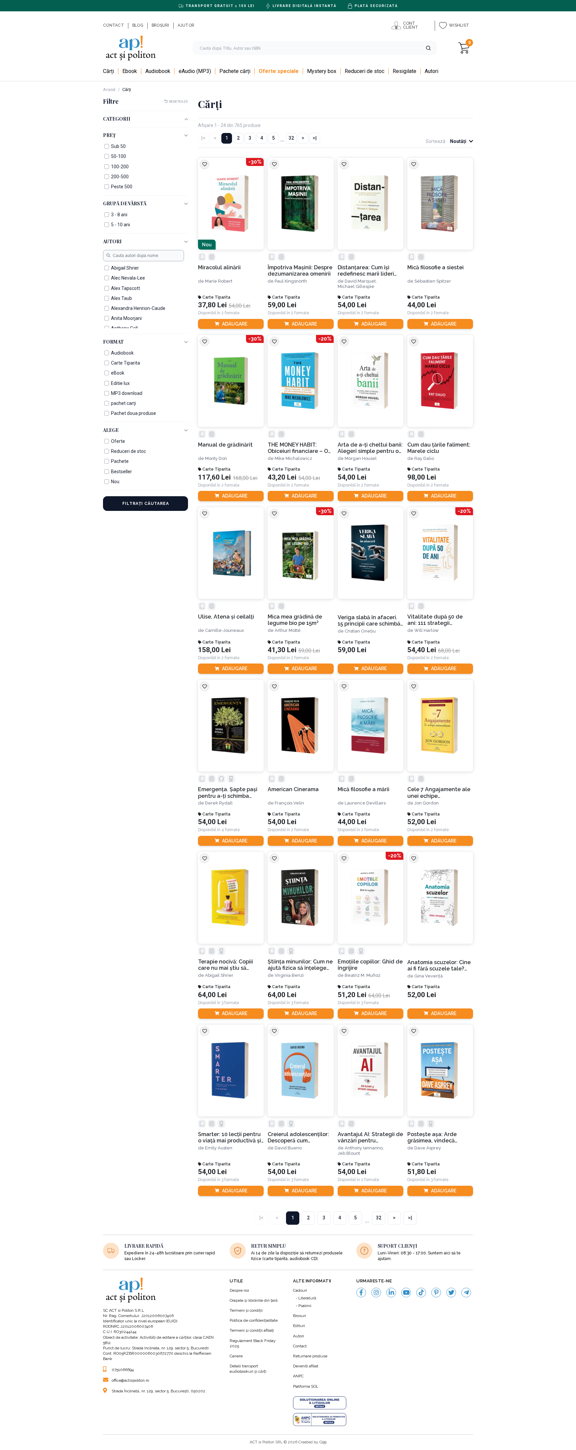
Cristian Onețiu (360, 631)
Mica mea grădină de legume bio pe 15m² (295, 620)
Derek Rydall (219, 802)
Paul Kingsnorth (291, 281)
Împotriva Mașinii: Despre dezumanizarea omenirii (300, 270)
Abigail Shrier (219, 975)
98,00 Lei (421, 477)
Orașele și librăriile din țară (254, 1300)
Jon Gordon (426, 802)
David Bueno (288, 1147)
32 (291, 138)
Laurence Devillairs (365, 802)
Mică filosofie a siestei (435, 267)
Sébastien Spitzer (432, 281)
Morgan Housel (361, 458)
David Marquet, (361, 281)
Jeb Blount (349, 1153)
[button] (428, 48)
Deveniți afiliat (305, 1366)
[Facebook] (361, 1292)
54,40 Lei (421, 650)
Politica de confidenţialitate (254, 1320)
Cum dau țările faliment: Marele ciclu (438, 448)
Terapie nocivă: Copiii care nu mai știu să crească (225, 964)
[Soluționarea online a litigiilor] (319, 1403)
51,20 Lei (352, 994)
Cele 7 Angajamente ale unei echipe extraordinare (438, 792)
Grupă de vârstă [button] (124, 204)
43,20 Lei (282, 477)
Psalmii (304, 1305)
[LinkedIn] (391, 1292)
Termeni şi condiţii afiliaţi (252, 1330)
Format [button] (113, 342)
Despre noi (239, 1290)
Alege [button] (111, 430)
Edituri (299, 1325)
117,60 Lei (214, 477)
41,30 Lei (282, 650)
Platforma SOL (305, 1386)
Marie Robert (218, 281)
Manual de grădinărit (225, 445)
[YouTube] (406, 1292)
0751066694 (123, 1369)
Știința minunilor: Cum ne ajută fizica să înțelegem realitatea (300, 964)
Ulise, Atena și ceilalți (226, 617)
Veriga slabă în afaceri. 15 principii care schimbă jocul (369, 620)
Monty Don (216, 458)
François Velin (289, 802)
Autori (298, 1336)
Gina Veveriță (428, 975)
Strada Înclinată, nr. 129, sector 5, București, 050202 (158, 1391)
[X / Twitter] (451, 1292)
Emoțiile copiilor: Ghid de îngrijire (370, 964)
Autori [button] (112, 242)
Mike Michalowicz (293, 458)
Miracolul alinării (219, 267)
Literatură (307, 1298)
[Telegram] (466, 1292)
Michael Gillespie (356, 286)
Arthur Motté (288, 630)
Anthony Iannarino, (364, 1147)
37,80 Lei (212, 305)
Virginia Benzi (289, 975)
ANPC (298, 1376)
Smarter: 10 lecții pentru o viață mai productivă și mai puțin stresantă (229, 1137)
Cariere (236, 1356)
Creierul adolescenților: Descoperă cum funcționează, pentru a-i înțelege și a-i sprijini (299, 1137)
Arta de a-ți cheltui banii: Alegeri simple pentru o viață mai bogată (370, 448)
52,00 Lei (421, 821)
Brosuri (299, 1315)
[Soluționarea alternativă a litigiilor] (319, 1419)
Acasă (109, 89)
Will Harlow (426, 630)
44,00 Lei (421, 305)
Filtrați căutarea (145, 503)
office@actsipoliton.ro (130, 1380)
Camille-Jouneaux (224, 630)
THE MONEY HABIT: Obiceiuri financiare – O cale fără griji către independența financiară (300, 448)
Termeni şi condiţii (246, 1310)
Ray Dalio (424, 458)
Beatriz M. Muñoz (362, 975)
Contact (300, 1346)
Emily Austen (218, 1147)
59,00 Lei (282, 305)
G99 (322, 1442)
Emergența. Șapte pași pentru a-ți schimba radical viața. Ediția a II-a (230, 792)
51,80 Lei (421, 1171)
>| (315, 138)
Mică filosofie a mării (363, 789)
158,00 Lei (214, 650)
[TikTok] (421, 1292)
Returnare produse (310, 1356)
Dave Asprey (427, 1147)
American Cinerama (293, 789)
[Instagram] (376, 1292)
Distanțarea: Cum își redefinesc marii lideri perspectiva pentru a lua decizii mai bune (370, 270)
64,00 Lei (212, 994)
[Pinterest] (436, 1292)
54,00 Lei (352, 305)
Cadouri (300, 1290)
